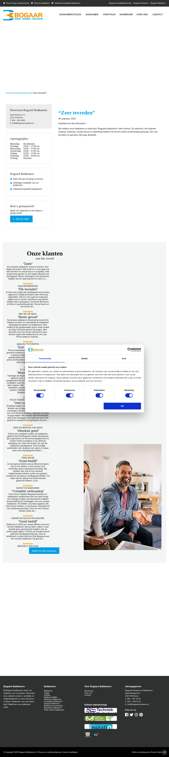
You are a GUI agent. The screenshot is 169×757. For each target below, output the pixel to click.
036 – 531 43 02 (134, 699)
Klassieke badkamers (53, 708)
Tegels (46, 693)
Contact (157, 14)
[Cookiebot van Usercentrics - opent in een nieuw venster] (129, 350)
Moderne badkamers (52, 699)
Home (9, 93)
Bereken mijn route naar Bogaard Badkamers (44, 620)
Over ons (142, 14)
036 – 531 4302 (18, 120)
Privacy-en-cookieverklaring (48, 752)
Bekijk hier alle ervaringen (44, 551)
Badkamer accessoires (53, 706)
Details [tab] (84, 358)
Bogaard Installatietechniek (120, 3)
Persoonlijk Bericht (22, 93)
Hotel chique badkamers (54, 710)
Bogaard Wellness (158, 3)
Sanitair (47, 695)
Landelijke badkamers (53, 701)
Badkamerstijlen (70, 14)
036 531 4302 (22, 219)
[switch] (69, 395)
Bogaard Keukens (140, 3)
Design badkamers (52, 703)
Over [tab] (124, 358)
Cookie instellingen (70, 752)
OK (122, 406)
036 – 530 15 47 (134, 701)
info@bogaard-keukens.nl (23, 123)
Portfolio (109, 14)
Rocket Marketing (158, 752)
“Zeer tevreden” (76, 113)
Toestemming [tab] (45, 358)
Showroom (126, 14)
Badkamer (92, 14)
